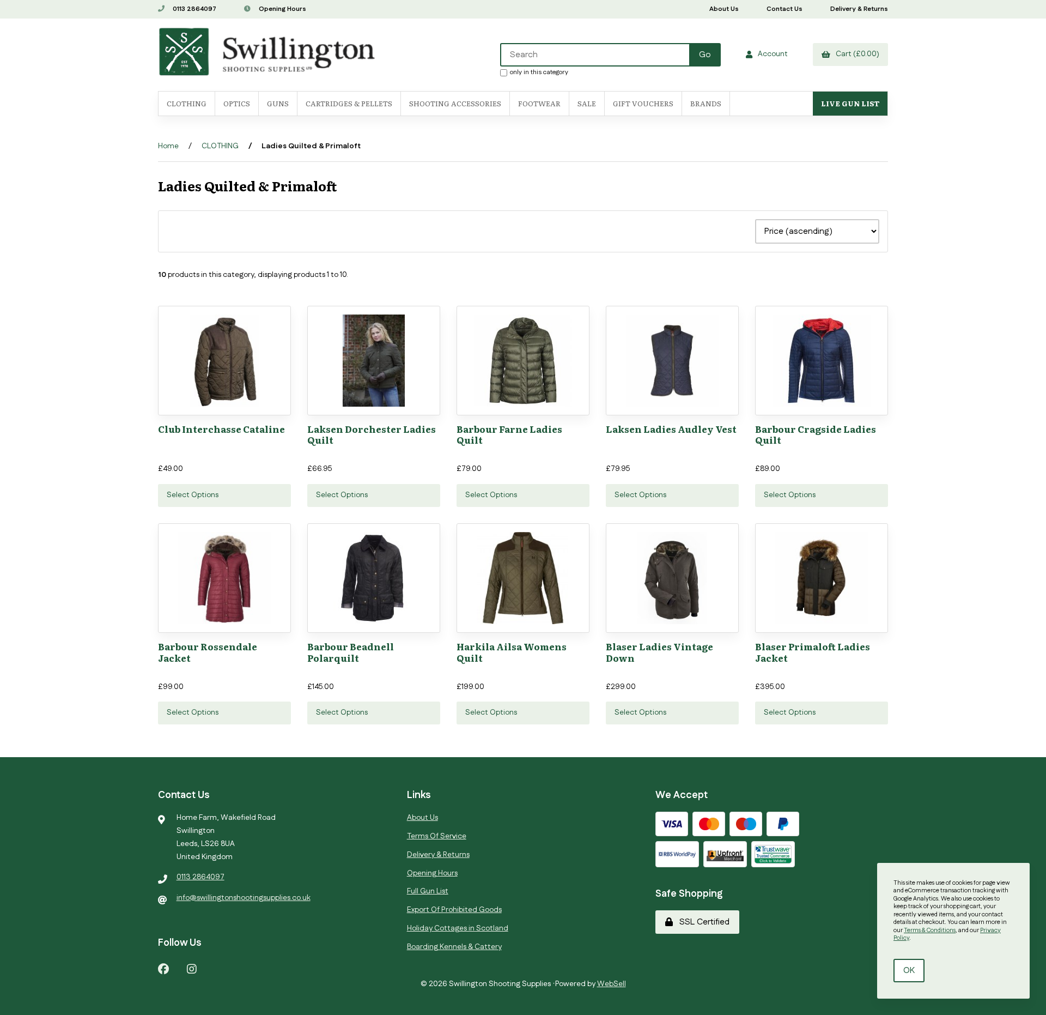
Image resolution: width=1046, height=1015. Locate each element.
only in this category (539, 72)
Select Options (192, 495)
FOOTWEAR (539, 103)
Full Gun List (427, 891)
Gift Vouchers (643, 103)
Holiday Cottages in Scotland (457, 928)
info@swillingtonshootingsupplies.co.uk (244, 897)
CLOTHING (220, 146)
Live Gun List (850, 103)
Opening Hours (281, 9)
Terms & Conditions (930, 930)
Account (771, 54)
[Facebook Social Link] (163, 968)
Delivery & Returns (859, 9)
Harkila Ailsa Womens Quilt (512, 651)
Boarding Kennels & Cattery (454, 946)
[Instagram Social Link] (192, 968)
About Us (724, 9)
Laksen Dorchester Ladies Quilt (371, 434)
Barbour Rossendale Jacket (207, 651)
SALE (586, 103)
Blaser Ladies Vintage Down (659, 651)
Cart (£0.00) (855, 54)
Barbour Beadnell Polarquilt (350, 651)
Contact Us (784, 9)
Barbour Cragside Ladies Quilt (815, 434)
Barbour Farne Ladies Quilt (509, 434)
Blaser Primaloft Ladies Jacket (812, 651)
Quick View (246, 422)
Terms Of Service (436, 836)
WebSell (611, 983)
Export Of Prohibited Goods (454, 909)
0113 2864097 (193, 9)
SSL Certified (702, 922)
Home (168, 146)
